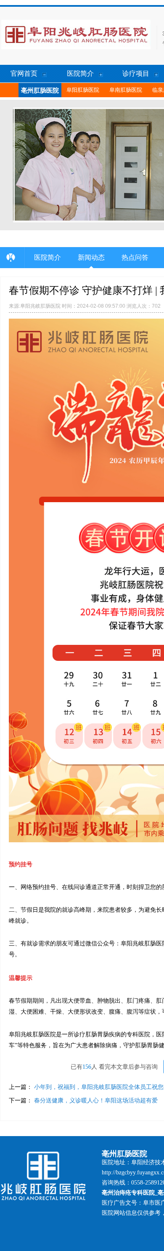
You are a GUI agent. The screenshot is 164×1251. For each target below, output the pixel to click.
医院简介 (47, 257)
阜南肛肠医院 (125, 90)
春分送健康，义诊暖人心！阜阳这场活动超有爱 (96, 1100)
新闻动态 (91, 257)
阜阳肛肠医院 (82, 90)
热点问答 (135, 257)
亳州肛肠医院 (40, 90)
